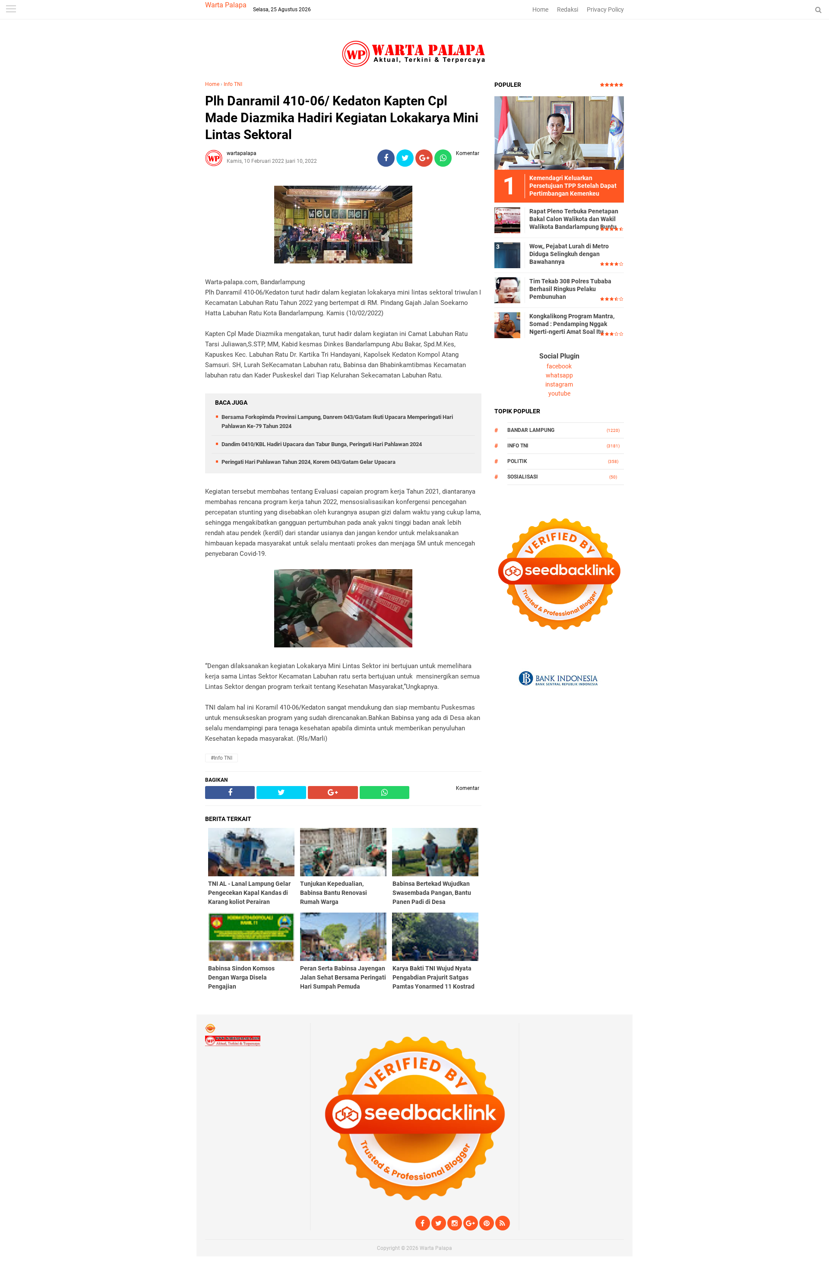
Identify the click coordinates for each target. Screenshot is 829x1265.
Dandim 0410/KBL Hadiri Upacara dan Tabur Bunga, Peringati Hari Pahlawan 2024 (321, 444)
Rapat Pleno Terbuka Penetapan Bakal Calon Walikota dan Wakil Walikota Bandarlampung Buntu (573, 219)
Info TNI (233, 84)
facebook (559, 366)
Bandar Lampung (530, 430)
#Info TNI (221, 758)
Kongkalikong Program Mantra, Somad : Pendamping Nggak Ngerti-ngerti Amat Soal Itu (571, 324)
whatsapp (559, 375)
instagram (559, 384)
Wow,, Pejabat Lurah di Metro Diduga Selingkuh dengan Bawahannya (569, 254)
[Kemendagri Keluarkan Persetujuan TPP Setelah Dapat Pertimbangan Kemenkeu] (559, 132)
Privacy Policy (605, 9)
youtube (559, 393)
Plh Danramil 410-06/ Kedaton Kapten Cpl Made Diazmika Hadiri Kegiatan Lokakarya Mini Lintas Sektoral (341, 117)
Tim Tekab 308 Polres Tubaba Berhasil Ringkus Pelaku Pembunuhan (570, 289)
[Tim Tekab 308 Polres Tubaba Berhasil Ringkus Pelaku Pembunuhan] (507, 289)
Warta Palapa (226, 5)
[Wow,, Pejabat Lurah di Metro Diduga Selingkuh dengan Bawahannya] (507, 254)
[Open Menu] (11, 9)
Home (540, 9)
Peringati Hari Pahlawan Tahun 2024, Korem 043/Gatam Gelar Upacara (308, 462)
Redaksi (567, 9)
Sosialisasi (522, 477)
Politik (517, 461)
